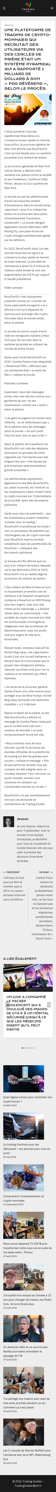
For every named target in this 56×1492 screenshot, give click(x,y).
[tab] (22, 1048)
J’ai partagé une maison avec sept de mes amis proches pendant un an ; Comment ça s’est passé (26, 1403)
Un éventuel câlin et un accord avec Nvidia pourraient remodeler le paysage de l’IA (25, 1351)
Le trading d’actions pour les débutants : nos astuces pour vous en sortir (26, 1149)
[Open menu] (52, 8)
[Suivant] (49, 1005)
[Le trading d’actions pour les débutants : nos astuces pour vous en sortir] (28, 1126)
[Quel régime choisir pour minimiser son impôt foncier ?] (28, 1078)
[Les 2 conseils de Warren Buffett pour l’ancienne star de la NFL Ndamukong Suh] (28, 1432)
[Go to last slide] (7, 1005)
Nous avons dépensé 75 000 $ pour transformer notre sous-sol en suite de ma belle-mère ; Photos (27, 1248)
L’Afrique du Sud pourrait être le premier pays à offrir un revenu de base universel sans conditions (14, 886)
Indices (8, 25)
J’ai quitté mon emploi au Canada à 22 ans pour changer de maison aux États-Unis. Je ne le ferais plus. (27, 1299)
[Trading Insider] (28, 8)
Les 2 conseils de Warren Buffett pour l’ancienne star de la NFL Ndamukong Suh (27, 1455)
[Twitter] (4, 8)
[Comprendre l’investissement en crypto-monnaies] (28, 1177)
